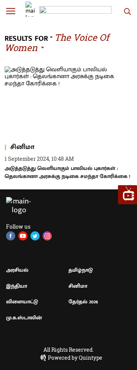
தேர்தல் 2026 (83, 301)
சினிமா (77, 286)
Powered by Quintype (75, 358)
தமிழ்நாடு (80, 270)
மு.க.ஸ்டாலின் (24, 317)
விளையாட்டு (22, 301)
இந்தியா (16, 286)
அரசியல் (17, 270)
